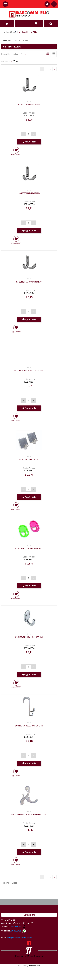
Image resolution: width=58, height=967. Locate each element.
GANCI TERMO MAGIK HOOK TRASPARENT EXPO (29, 815)
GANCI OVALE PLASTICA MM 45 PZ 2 (29, 548)
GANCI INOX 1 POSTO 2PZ (29, 459)
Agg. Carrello (30, 142)
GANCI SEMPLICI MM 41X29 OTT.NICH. (29, 637)
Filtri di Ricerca (13, 46)
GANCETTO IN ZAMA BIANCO (29, 104)
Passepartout (34, 966)
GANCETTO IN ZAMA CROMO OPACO (29, 282)
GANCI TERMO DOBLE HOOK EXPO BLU (29, 726)
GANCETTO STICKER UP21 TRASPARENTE (29, 371)
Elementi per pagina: (9, 54)
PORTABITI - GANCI (27, 31)
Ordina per (5, 61)
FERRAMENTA (9, 32)
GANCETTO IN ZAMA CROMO (29, 193)
